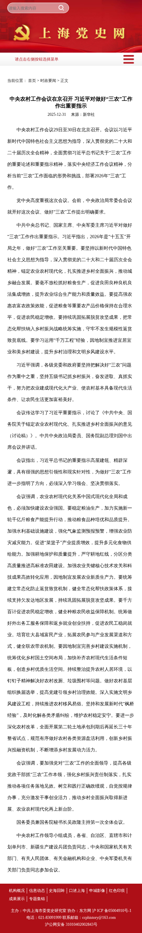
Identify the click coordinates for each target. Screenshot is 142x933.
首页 (32, 80)
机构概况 (17, 890)
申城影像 (97, 890)
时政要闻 (48, 80)
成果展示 (17, 898)
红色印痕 (117, 890)
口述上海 (77, 890)
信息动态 (37, 890)
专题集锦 (37, 898)
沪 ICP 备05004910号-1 (111, 910)
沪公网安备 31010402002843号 (71, 924)
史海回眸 (57, 890)
